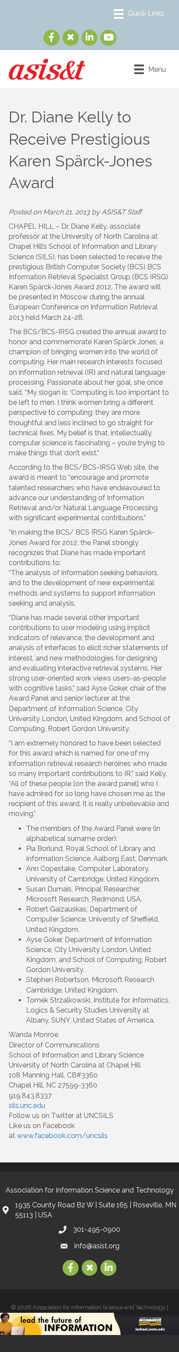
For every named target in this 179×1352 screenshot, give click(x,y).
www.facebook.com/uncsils (62, 1136)
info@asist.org (96, 1246)
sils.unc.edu (27, 1105)
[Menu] (139, 14)
